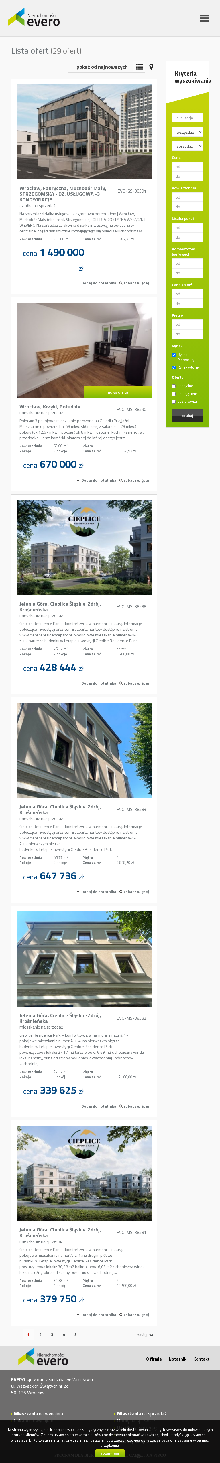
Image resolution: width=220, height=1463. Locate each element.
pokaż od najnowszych (102, 67)
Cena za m (182, 285)
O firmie (154, 1359)
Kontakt (201, 1359)
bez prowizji (188, 401)
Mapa (151, 67)
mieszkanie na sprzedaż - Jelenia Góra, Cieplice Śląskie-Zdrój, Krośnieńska (84, 594)
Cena (176, 157)
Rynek (177, 346)
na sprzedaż (142, 1413)
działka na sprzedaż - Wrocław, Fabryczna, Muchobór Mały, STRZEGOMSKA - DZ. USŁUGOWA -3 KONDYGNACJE (84, 186)
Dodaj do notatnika (98, 283)
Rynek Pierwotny (186, 357)
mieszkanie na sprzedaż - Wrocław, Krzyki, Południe (84, 394)
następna (145, 1334)
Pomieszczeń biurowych (183, 251)
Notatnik (177, 1359)
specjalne (185, 386)
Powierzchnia (184, 188)
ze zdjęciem (187, 393)
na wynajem (38, 1413)
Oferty (178, 377)
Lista (139, 67)
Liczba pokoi (183, 218)
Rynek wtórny (189, 367)
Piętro (177, 315)
